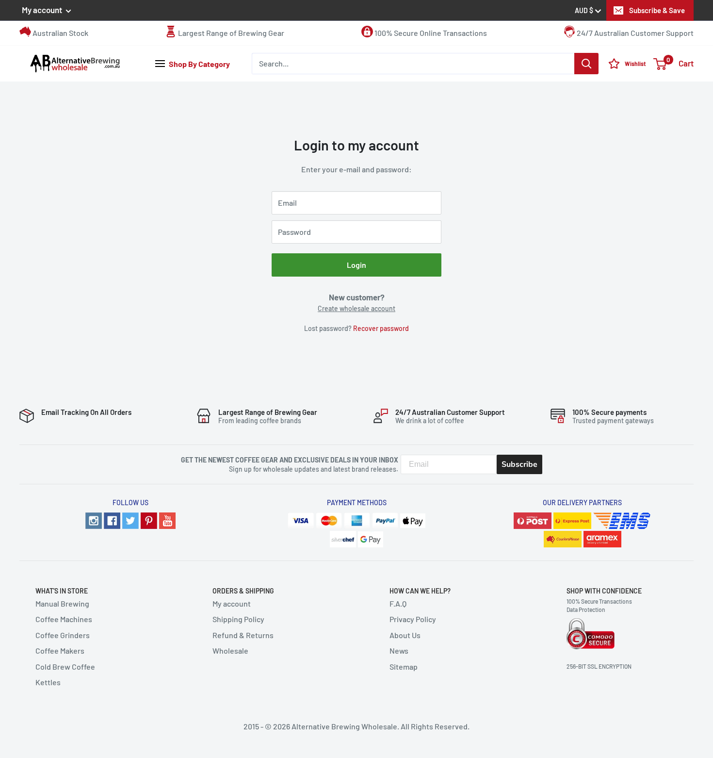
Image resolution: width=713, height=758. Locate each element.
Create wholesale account (356, 308)
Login (356, 264)
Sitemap (403, 666)
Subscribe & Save (657, 10)
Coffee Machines (63, 619)
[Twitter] (130, 519)
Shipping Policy (238, 619)
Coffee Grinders (62, 635)
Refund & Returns (243, 635)
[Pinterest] (149, 519)
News (398, 650)
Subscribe (519, 464)
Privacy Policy (412, 619)
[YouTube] (167, 519)
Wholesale (230, 650)
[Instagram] (93, 519)
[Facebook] (112, 519)
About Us (405, 635)
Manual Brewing (62, 603)
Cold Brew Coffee (65, 666)
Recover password (381, 328)
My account (43, 10)
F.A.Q (397, 603)
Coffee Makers (59, 650)
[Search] (586, 63)
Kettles (48, 682)
